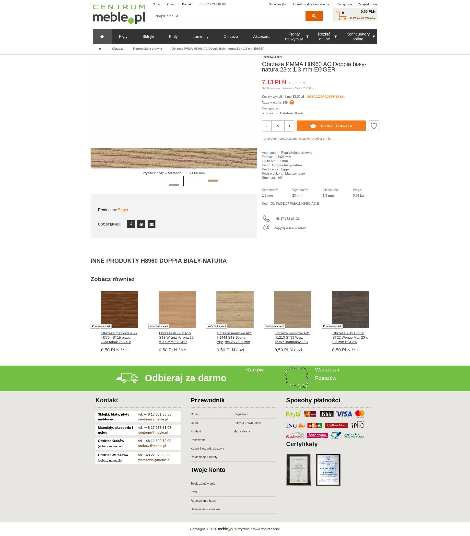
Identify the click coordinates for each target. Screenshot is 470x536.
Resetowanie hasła (203, 500)
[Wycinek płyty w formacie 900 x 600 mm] (174, 113)
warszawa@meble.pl (154, 460)
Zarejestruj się (367, 4)
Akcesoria (261, 37)
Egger (123, 210)
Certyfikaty (302, 444)
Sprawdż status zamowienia (310, 4)
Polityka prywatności (247, 423)
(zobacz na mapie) (110, 446)
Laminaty (201, 37)
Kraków (255, 369)
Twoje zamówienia (203, 483)
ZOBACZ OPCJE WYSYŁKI (325, 96)
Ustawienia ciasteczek (205, 509)
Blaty (173, 37)
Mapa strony (242, 431)
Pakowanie (198, 440)
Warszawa (327, 369)
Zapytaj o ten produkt (290, 228)
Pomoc (171, 4)
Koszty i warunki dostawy (207, 448)
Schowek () (277, 4)
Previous (95, 120)
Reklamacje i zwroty (204, 457)
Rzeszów (325, 378)
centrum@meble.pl (153, 419)
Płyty (123, 37)
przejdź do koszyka (363, 17)
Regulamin (241, 414)
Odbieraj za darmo (185, 378)
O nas (157, 4)
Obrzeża (230, 37)
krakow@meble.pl (152, 446)
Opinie (195, 423)
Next (252, 120)
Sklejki (148, 37)
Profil (194, 492)
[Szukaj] (314, 16)
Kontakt (187, 4)
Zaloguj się (344, 4)
